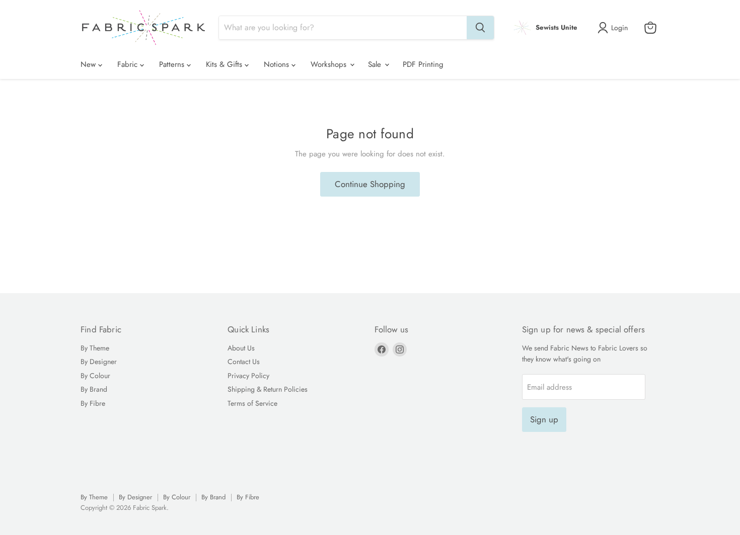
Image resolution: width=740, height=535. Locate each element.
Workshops (330, 64)
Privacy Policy (248, 376)
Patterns (173, 64)
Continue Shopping (370, 184)
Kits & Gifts (225, 64)
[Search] (480, 27)
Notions (277, 64)
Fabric (128, 64)
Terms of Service (252, 403)
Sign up (544, 419)
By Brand (94, 389)
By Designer (99, 361)
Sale (376, 64)
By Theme (95, 348)
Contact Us (244, 361)
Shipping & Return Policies (268, 389)
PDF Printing (423, 64)
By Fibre (93, 403)
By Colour (95, 376)
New (89, 64)
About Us (241, 348)
